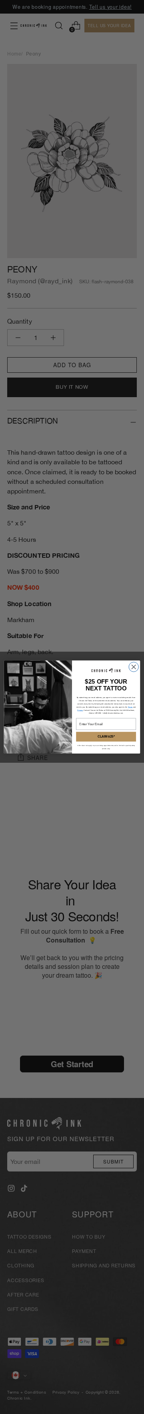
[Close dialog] (133, 667)
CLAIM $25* (106, 736)
